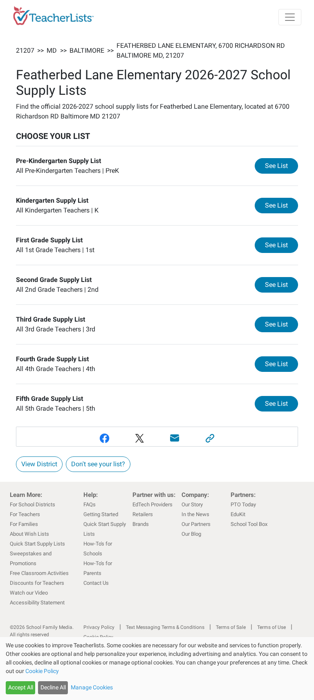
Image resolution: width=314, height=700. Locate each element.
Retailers (142, 514)
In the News (195, 514)
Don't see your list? (98, 464)
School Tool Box (249, 524)
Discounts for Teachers (37, 583)
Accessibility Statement (37, 602)
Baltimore (87, 50)
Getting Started (100, 514)
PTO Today (243, 504)
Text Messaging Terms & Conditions (165, 627)
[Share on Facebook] (104, 438)
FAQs (89, 504)
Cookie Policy (42, 671)
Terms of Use (271, 627)
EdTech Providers (152, 504)
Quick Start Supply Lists (37, 544)
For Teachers (25, 514)
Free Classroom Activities (39, 573)
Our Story (192, 504)
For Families (24, 524)
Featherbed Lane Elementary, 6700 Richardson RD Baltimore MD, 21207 (201, 50)
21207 (25, 50)
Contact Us (96, 583)
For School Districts (32, 504)
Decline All (53, 687)
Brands (140, 524)
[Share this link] (209, 438)
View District (39, 464)
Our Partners (196, 524)
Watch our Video (29, 593)
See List (281, 165)
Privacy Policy (98, 627)
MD (52, 50)
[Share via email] (174, 438)
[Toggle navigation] (289, 17)
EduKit (238, 514)
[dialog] (157, 668)
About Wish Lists (29, 534)
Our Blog (191, 534)
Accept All (20, 687)
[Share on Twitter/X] (139, 438)
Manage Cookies (92, 687)
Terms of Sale (231, 627)
